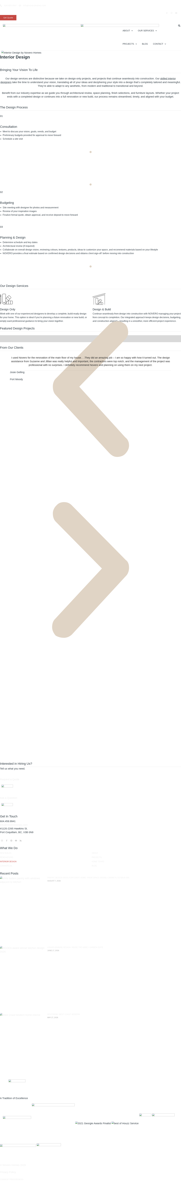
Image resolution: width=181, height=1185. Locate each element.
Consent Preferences (11, 1179)
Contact (158, 44)
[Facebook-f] (167, 13)
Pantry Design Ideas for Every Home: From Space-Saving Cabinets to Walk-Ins (88, 878)
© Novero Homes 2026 (13, 1165)
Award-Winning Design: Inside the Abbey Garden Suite (75, 947)
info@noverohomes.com (14, 824)
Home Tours (98, 862)
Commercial (6, 866)
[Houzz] (21, 841)
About (126, 30)
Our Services (146, 30)
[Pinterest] (11, 841)
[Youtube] (176, 13)
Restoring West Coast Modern (63, 1014)
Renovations (6, 857)
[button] (90, 389)
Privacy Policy (8, 1172)
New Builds (5, 853)
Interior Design (8, 862)
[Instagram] (172, 13)
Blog (145, 44)
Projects (128, 44)
